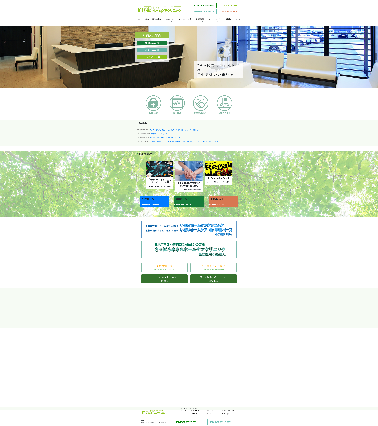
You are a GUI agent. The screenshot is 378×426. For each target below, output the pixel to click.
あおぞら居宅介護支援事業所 (213, 269)
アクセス (237, 20)
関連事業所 (156, 20)
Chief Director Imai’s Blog (149, 204)
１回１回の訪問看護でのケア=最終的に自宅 (189, 184)
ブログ (217, 20)
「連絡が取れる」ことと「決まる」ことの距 (159, 180)
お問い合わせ (213, 281)
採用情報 (227, 20)
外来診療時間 (152, 50)
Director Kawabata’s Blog (183, 204)
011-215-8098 (205, 5)
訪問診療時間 (152, 43)
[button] (2, 56)
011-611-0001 (205, 11)
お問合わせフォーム (232, 11)
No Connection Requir (218, 178)
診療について (171, 20)
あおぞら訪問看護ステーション (164, 269)
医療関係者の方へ (203, 20)
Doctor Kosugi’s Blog (216, 204)
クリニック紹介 (143, 20)
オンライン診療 (231, 5)
